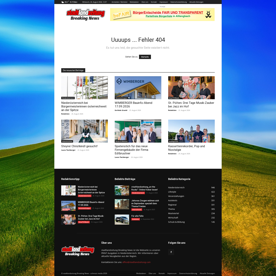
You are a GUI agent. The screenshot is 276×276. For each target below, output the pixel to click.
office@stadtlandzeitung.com (136, 262)
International (136, 210)
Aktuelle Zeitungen (196, 2)
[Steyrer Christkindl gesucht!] (84, 131)
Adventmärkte (67, 141)
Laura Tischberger (68, 150)
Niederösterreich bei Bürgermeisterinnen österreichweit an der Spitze (84, 106)
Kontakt (154, 2)
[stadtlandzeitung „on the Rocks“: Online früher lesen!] (122, 190)
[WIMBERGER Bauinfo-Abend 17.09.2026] (138, 87)
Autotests (135, 219)
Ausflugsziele (173, 141)
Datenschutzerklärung (178, 2)
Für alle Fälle (137, 216)
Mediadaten (134, 2)
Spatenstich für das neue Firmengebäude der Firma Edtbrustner (131, 149)
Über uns (144, 2)
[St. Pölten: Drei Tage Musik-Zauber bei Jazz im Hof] (191, 87)
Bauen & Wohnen (122, 141)
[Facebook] (171, 252)
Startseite (145, 57)
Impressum (164, 2)
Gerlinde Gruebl (121, 110)
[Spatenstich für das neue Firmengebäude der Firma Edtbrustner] (138, 131)
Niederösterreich (68, 98)
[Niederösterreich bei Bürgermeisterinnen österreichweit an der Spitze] (84, 87)
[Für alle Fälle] (122, 220)
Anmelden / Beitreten (120, 2)
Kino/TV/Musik (174, 98)
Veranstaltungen (121, 98)
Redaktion (65, 114)
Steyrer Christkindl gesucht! (79, 146)
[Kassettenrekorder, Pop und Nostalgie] (191, 131)
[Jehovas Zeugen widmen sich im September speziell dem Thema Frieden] (122, 204)
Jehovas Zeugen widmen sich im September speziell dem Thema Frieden (145, 203)
